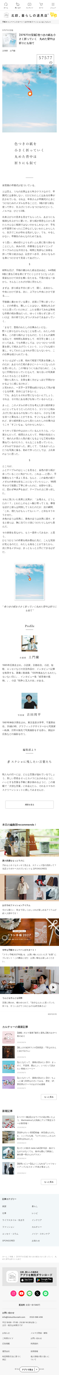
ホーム (6, 8)
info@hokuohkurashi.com (13, 1317)
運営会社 (6, 1351)
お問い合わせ (36, 1338)
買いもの (18, 8)
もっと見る (49, 1097)
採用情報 (34, 1351)
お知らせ (6, 1333)
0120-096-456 (36, 1317)
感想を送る (29, 804)
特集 (11, 1257)
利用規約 (34, 1343)
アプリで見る (27, 1369)
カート (41, 8)
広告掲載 (6, 1343)
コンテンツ (29, 8)
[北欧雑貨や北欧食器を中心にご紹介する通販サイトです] (29, 15)
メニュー (53, 8)
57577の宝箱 (7, 30)
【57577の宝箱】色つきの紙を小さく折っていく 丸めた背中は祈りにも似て (37, 39)
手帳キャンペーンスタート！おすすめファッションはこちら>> (26, 22)
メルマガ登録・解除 (39, 1333)
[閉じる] (37, 1369)
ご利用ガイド (7, 1338)
